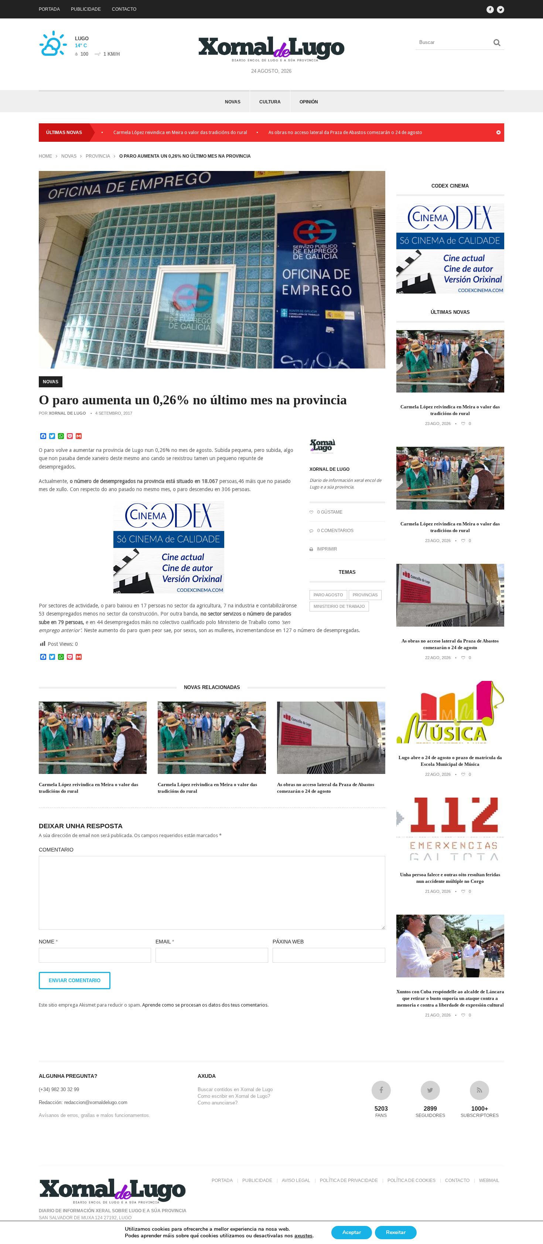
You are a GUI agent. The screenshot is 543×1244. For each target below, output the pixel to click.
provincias (365, 595)
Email (165, 941)
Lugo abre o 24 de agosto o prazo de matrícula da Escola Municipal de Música (450, 761)
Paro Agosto (328, 595)
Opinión (309, 101)
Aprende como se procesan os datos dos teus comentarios (204, 1005)
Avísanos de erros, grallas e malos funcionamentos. (94, 1115)
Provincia (98, 156)
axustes (303, 1236)
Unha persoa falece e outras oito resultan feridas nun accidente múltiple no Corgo (450, 878)
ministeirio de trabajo (339, 606)
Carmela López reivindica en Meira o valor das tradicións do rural (145, 132)
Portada (49, 9)
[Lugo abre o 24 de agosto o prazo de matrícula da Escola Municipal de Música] (450, 741)
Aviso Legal (296, 1180)
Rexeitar (396, 1232)
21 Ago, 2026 (438, 891)
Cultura (270, 101)
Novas (232, 101)
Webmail (489, 1180)
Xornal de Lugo (67, 413)
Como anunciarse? (218, 1103)
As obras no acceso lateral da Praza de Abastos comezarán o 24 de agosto (310, 132)
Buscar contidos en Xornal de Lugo (235, 1089)
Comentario (56, 849)
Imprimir (326, 549)
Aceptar (351, 1232)
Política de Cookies (411, 1180)
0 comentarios (335, 530)
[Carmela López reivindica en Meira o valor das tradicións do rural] (450, 391)
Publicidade (86, 9)
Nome (48, 941)
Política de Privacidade (349, 1180)
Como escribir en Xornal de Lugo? (234, 1096)
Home (45, 156)
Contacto (124, 9)
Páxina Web (288, 941)
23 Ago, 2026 (438, 423)
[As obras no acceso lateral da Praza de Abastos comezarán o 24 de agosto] (450, 625)
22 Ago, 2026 (438, 657)
